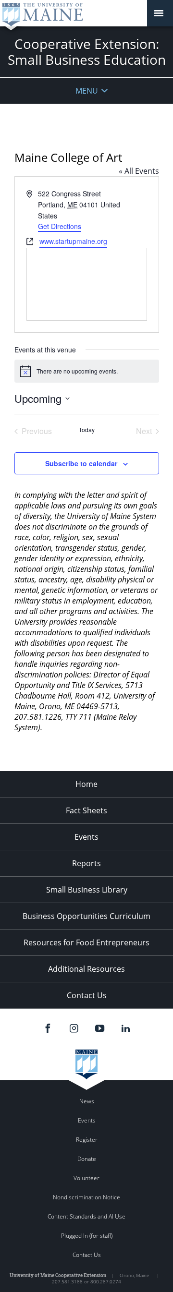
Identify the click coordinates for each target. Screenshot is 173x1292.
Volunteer (86, 1178)
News (86, 1101)
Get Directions (59, 226)
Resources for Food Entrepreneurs (86, 942)
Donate (86, 1159)
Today (87, 430)
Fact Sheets (86, 810)
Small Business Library (86, 889)
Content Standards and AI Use (86, 1216)
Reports (86, 863)
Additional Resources (86, 969)
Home (86, 784)
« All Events (139, 171)
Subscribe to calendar (81, 463)
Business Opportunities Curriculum (86, 916)
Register (87, 1139)
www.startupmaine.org (73, 241)
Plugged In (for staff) (86, 1236)
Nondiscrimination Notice (86, 1197)
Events (86, 837)
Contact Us (87, 995)
